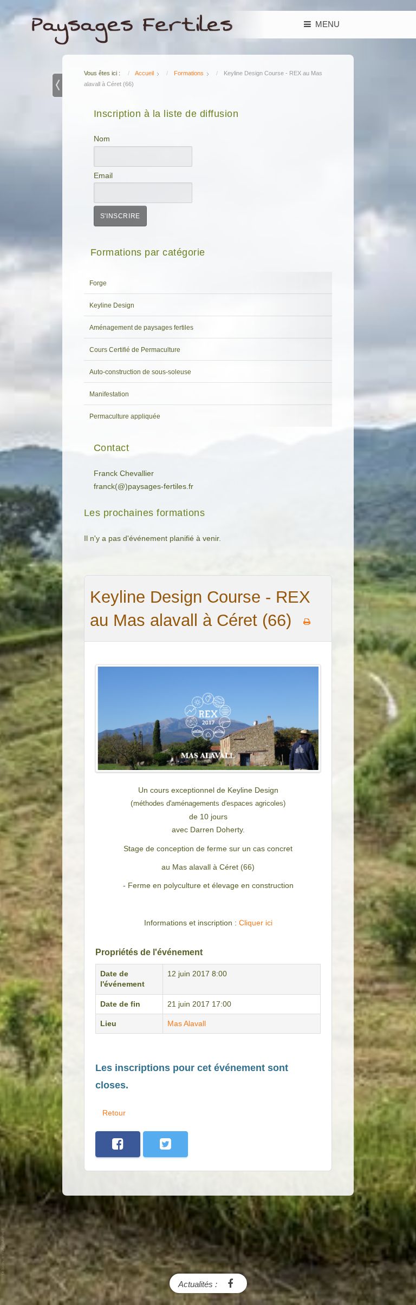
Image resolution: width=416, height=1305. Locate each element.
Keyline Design (111, 305)
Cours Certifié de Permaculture (134, 350)
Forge (98, 283)
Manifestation (109, 394)
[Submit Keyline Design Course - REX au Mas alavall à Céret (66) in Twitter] (165, 1144)
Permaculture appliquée (124, 416)
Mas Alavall (186, 1024)
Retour (114, 1112)
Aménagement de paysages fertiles (141, 327)
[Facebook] (230, 1283)
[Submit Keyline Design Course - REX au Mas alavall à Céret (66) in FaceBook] (117, 1144)
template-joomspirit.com (4, 1251)
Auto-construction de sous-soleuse (140, 372)
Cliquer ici (255, 923)
